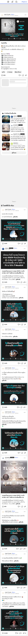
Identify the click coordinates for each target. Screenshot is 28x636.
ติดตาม (12, 14)
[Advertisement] (14, 8)
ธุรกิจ (3, 72)
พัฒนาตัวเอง (18, 72)
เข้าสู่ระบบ (24, 2)
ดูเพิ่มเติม (15, 217)
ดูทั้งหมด (14, 153)
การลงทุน (9, 72)
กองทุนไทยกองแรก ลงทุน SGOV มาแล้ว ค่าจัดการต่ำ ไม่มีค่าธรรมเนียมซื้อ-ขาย (13, 272)
